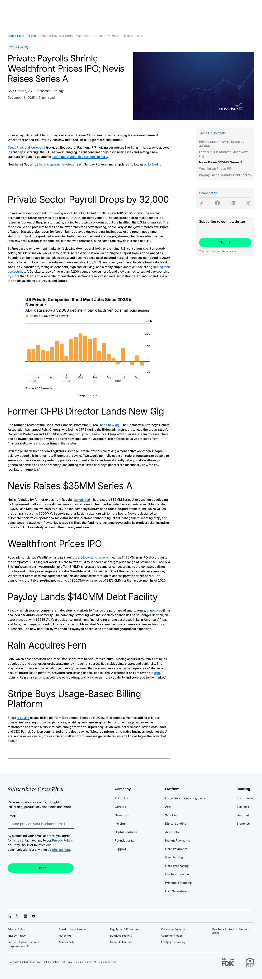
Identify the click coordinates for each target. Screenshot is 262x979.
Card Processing (177, 866)
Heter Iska (65, 935)
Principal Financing (178, 883)
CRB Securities (175, 891)
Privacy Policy (62, 840)
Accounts (172, 832)
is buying (23, 718)
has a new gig (109, 425)
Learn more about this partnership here (79, 157)
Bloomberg (93, 395)
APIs (168, 807)
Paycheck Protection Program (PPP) (230, 931)
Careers (120, 807)
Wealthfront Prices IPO (215, 168)
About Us (121, 798)
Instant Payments (177, 840)
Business (242, 807)
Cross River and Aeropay (25, 147)
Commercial (245, 798)
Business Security (121, 935)
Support (120, 849)
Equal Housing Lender (72, 929)
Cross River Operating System (186, 798)
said (157, 673)
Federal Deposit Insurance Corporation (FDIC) (24, 944)
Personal (242, 815)
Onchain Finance (177, 874)
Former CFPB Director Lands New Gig (223, 154)
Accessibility (67, 942)
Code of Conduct (121, 942)
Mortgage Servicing (173, 942)
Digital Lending (175, 824)
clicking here (61, 850)
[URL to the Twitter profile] (17, 916)
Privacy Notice (17, 935)
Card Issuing (174, 857)
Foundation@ (124, 840)
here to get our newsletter (57, 164)
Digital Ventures (126, 832)
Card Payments (176, 849)
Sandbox (171, 815)
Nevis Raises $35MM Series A (220, 162)
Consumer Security (173, 929)
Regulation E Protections (125, 929)
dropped (53, 213)
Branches (243, 824)
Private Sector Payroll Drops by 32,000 (221, 144)
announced (82, 499)
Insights (120, 824)
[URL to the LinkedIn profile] (9, 916)
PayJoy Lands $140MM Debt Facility (225, 175)
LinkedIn (154, 164)
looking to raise (94, 557)
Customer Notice (172, 935)
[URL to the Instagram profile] (25, 916)
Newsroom (122, 815)
